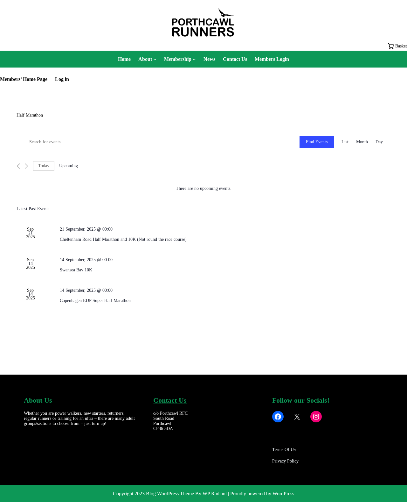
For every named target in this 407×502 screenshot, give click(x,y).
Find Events (317, 142)
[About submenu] (154, 59)
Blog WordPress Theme (170, 493)
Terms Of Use (284, 449)
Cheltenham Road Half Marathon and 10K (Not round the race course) (123, 239)
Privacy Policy (285, 461)
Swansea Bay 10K (76, 270)
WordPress (283, 493)
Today (43, 165)
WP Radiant (215, 493)
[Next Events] (26, 166)
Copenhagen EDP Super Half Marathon (95, 300)
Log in (62, 79)
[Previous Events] (18, 166)
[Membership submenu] (194, 59)
